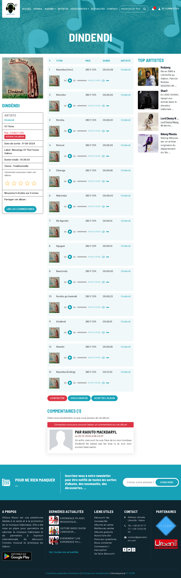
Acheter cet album (15, 137)
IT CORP (130, 573)
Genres (38, 9)
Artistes (63, 9)
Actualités (98, 9)
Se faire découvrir (104, 554)
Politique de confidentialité (96, 573)
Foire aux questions (105, 539)
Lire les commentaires (20, 209)
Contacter (57, 398)
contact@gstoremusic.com (137, 538)
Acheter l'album (104, 398)
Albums (49, 9)
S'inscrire (166, 482)
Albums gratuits (103, 532)
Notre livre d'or (102, 535)
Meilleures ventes (104, 528)
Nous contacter (103, 543)
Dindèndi (11, 105)
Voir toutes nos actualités (63, 552)
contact (112, 9)
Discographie (79, 398)
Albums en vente (103, 525)
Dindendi (9, 120)
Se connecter (170, 9)
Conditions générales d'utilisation (63, 573)
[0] (153, 9)
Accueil (26, 9)
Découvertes (79, 9)
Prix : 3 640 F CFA (14, 133)
